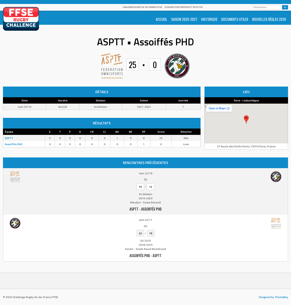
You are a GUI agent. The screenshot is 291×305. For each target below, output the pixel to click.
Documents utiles (234, 19)
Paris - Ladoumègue (246, 100)
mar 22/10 (145, 173)
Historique (209, 19)
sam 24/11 (145, 220)
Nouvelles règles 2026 (269, 19)
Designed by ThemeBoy (273, 297)
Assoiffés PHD (13, 144)
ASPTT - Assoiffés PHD (145, 209)
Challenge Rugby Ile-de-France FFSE (142, 7)
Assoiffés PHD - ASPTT (145, 255)
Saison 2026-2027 (184, 19)
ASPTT (9, 138)
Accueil (161, 19)
